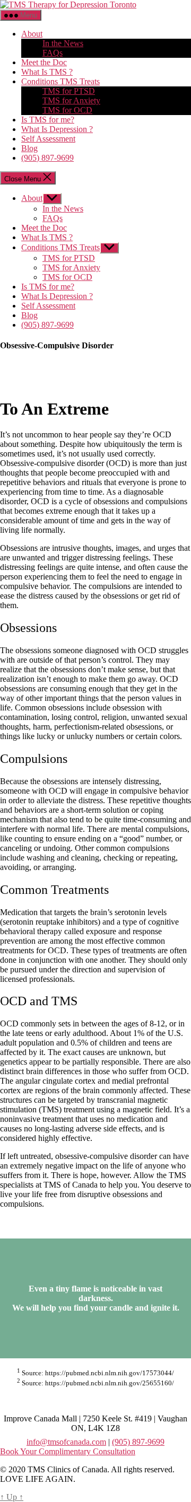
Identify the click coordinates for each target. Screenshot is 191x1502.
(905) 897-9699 (47, 157)
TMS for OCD (67, 110)
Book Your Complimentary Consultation (67, 1451)
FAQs (52, 52)
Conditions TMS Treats (60, 81)
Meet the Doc (44, 62)
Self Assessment (48, 138)
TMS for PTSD (68, 90)
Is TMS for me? (47, 119)
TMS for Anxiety (71, 100)
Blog (29, 148)
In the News (62, 43)
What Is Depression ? (57, 129)
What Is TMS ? (47, 71)
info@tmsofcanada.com (66, 1441)
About (31, 33)
